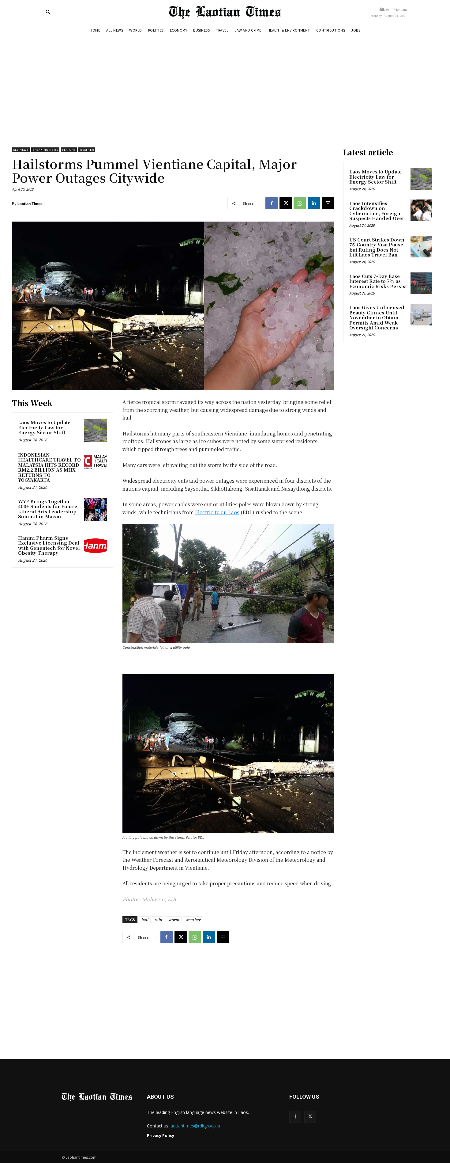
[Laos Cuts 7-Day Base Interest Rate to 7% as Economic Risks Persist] (421, 283)
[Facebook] (271, 203)
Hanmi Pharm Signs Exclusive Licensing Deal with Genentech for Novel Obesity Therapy (49, 545)
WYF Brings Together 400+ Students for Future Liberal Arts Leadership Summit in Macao (47, 509)
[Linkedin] (314, 203)
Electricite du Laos (217, 512)
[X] (285, 203)
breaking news (45, 150)
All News (20, 150)
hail (144, 919)
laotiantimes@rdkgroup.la (195, 1126)
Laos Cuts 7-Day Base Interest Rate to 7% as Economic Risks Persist (378, 281)
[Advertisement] (225, 83)
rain (158, 919)
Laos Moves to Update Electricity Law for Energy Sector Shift (44, 427)
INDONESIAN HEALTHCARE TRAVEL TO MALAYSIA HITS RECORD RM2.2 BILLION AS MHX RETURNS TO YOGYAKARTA (49, 467)
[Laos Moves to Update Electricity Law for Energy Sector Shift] (95, 430)
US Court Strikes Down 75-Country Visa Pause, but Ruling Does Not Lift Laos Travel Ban (376, 247)
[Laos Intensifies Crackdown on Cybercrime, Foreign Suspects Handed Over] (421, 210)
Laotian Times (30, 203)
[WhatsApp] (300, 203)
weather (193, 919)
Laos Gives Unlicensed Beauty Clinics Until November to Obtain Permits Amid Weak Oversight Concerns (376, 317)
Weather (87, 150)
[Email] (328, 203)
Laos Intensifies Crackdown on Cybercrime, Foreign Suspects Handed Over (376, 211)
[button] (48, 11)
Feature (69, 150)
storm (173, 919)
